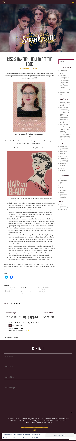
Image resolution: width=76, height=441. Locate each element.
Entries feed (63, 206)
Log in (61, 204)
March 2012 (63, 172)
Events (61, 182)
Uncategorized (15, 303)
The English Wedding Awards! (64, 76)
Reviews (62, 192)
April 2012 (62, 170)
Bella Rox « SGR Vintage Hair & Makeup (28, 323)
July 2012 (62, 165)
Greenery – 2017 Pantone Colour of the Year (64, 72)
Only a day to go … (11, 313)
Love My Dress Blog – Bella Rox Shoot (65, 129)
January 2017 (63, 146)
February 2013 (63, 156)
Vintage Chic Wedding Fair (45, 288)
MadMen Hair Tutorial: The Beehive (65, 112)
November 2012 (64, 160)
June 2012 (62, 167)
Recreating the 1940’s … (10, 288)
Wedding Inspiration (63, 196)
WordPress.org (63, 209)
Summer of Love (49, 313)
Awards (62, 179)
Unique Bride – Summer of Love (65, 137)
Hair (61, 184)
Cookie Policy (35, 438)
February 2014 (63, 151)
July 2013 (62, 153)
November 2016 (64, 148)
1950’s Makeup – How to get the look (65, 103)
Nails (61, 187)
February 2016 (63, 150)
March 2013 (63, 155)
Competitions (63, 180)
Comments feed (64, 208)
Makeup (62, 185)
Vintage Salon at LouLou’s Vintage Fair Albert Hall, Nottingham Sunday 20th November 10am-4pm (65, 83)
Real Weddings (64, 191)
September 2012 (64, 162)
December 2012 (64, 158)
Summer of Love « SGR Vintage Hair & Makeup (65, 134)
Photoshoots (63, 189)
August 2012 (63, 163)
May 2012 (62, 168)
